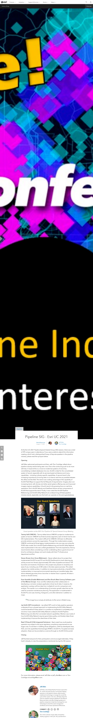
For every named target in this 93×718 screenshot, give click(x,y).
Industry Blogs (5, 6)
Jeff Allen (61, 442)
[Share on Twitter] (2, 447)
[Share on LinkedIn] (2, 455)
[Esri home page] (4, 2)
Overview (89, 6)
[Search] (86, 2)
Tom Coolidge (62, 444)
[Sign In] (90, 2)
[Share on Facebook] (2, 451)
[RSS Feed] (2, 458)
